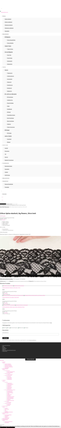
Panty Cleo (9, 55)
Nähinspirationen (5, 178)
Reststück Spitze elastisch (19, 281)
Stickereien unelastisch (9, 28)
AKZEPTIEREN (3, 427)
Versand (3, 219)
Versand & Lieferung (6, 345)
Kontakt (3, 347)
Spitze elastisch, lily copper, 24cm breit (10, 297)
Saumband (9, 139)
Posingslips (7, 187)
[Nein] (15, 427)
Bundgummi (9, 88)
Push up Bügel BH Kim (11, 40)
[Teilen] (2, 424)
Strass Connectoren (11, 127)
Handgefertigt (5, 181)
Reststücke (7, 206)
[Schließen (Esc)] (3, 424)
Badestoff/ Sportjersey (9, 160)
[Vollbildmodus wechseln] (1, 424)
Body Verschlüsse (10, 118)
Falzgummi (9, 82)
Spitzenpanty (9, 61)
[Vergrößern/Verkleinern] (0, 424)
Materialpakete (5, 34)
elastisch (38, 281)
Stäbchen (9, 124)
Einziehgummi (10, 85)
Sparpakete (7, 31)
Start (1, 206)
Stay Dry (6, 157)
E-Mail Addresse (5, 332)
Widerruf (4, 349)
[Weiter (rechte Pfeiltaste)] (1, 425)
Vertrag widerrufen (30, 359)
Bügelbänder (9, 109)
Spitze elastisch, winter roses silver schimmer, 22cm (13, 307)
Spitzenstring (9, 64)
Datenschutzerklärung (32, 340)
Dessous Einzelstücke (9, 184)
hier (51, 322)
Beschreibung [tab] (5, 229)
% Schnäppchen (5, 163)
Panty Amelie (9, 58)
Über (3, 346)
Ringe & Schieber (10, 103)
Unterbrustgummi (10, 76)
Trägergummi (9, 73)
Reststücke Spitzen (8, 166)
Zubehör (6, 172)
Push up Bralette (10, 43)
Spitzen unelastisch (8, 22)
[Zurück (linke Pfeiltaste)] (0, 425)
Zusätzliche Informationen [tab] (7, 230)
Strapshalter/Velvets (11, 115)
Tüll (5, 154)
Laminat (6, 148)
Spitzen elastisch (8, 19)
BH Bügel (9, 112)
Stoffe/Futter (7, 175)
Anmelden (4, 194)
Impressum (4, 348)
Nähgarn (8, 142)
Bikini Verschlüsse (10, 121)
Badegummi (9, 91)
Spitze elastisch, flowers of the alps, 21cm (11, 287)
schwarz (41, 281)
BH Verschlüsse (10, 97)
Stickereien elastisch (9, 25)
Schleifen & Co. (10, 100)
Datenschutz (4, 351)
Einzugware (7, 151)
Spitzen (4, 16)
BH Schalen (9, 133)
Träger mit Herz (10, 49)
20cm (35, 281)
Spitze (45, 281)
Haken (8, 106)
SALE (3, 206)
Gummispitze (9, 79)
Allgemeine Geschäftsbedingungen (9, 350)
